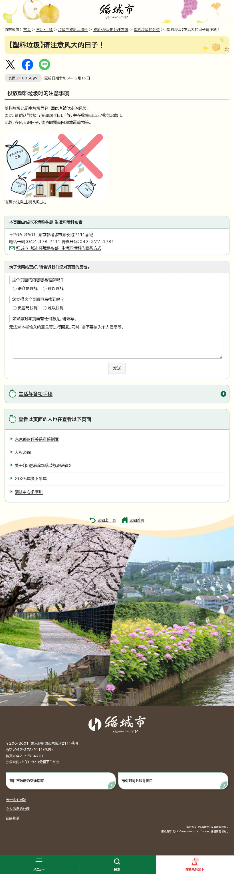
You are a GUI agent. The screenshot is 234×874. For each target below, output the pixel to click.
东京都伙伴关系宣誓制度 (37, 439)
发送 (117, 368)
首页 (27, 29)
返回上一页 (107, 520)
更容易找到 (28, 308)
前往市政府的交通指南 (26, 780)
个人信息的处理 (18, 808)
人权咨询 (23, 452)
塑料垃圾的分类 (147, 29)
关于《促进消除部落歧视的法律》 (43, 466)
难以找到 (56, 308)
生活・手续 (44, 29)
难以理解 (56, 288)
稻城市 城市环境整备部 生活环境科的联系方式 (58, 248)
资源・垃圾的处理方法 (110, 29)
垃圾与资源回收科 (73, 29)
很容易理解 (28, 288)
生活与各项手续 (36, 393)
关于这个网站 (16, 799)
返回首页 (137, 520)
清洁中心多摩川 (29, 492)
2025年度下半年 (31, 479)
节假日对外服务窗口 (137, 780)
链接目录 (12, 818)
